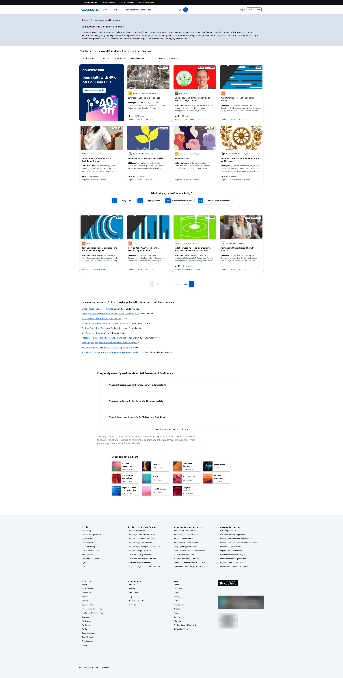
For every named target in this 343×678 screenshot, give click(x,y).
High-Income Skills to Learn (231, 550)
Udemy (85, 645)
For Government (88, 625)
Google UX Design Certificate (139, 550)
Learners (131, 584)
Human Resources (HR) (91, 550)
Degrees (85, 617)
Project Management (90, 558)
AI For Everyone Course (183, 538)
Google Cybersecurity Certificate (141, 534)
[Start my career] (122, 200)
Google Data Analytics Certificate (141, 538)
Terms (176, 593)
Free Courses (87, 641)
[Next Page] (191, 284)
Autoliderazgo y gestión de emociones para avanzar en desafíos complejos (116, 352)
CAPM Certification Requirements (233, 534)
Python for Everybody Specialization (188, 567)
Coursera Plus (87, 605)
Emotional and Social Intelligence (97, 308)
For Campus (87, 629)
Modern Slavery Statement (185, 625)
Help (176, 601)
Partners (131, 589)
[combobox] (150, 10)
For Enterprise (88, 621)
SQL (83, 567)
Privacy (177, 597)
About (84, 584)
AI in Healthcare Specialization (186, 542)
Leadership (86, 593)
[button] (117, 9)
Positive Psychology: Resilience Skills (99, 328)
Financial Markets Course (184, 554)
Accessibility (179, 605)
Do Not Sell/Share (181, 629)
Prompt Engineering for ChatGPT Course (190, 562)
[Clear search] (180, 9)
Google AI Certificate (136, 530)
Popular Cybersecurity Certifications (234, 562)
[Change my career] (149, 200)
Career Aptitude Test (228, 530)
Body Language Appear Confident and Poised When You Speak (109, 342)
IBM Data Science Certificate (139, 562)
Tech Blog (132, 605)
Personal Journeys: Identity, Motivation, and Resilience (107, 337)
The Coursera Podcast (137, 601)
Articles (177, 613)
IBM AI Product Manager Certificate (142, 558)
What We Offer (88, 589)
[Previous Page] (152, 284)
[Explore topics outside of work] (214, 200)
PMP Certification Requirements (233, 558)
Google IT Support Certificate (140, 542)
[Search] (185, 9)
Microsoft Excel (88, 554)
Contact (177, 609)
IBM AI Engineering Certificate (140, 554)
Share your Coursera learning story (234, 567)
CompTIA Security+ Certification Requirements (239, 542)
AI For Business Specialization (186, 534)
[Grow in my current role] (179, 200)
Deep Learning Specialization (185, 546)
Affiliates (177, 621)
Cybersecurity (87, 538)
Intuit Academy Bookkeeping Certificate (144, 567)
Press (176, 584)
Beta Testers (133, 593)
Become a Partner (89, 633)
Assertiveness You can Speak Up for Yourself (101, 318)
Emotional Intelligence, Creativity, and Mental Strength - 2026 (110, 313)
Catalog (85, 601)
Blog (130, 597)
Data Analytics (87, 542)
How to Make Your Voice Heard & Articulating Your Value (107, 347)
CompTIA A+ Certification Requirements (236, 538)
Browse (84, 20)
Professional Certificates (92, 609)
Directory (178, 617)
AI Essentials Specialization (185, 530)
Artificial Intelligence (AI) (91, 534)
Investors (178, 589)
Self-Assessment (89, 333)
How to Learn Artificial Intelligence (233, 554)
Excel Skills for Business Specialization (189, 550)
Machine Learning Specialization (187, 558)
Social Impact (87, 637)
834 (185, 284)
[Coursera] (89, 10)
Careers (85, 597)
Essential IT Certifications (230, 546)
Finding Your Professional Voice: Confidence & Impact (106, 323)
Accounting (86, 530)
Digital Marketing (88, 546)
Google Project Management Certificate (144, 546)
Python (85, 562)
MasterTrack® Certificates (92, 613)
